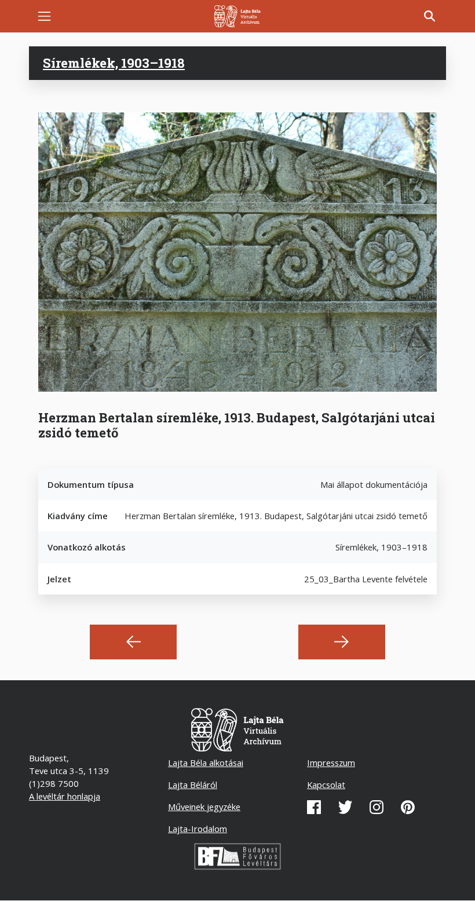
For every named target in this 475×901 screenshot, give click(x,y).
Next (341, 642)
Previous (133, 642)
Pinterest (408, 807)
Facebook (314, 807)
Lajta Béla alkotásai (205, 762)
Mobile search (430, 16)
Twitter (345, 807)
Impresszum (331, 762)
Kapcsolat (326, 784)
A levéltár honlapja (64, 796)
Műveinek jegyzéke (204, 806)
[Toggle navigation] (44, 16)
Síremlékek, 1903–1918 (114, 62)
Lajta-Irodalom (197, 828)
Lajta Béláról (192, 784)
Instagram (376, 807)
